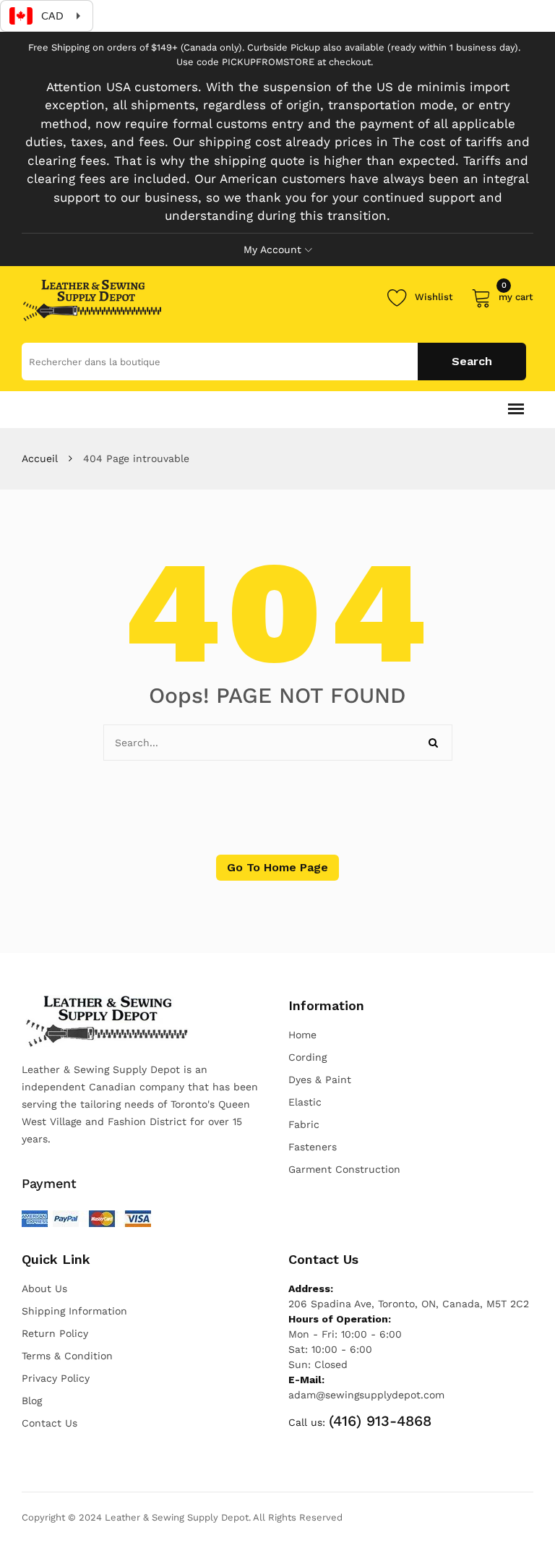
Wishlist (434, 296)
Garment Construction (344, 1169)
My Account (272, 249)
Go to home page (277, 867)
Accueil (40, 458)
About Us (44, 1288)
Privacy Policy (56, 1378)
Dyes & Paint (319, 1079)
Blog (32, 1400)
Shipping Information (74, 1311)
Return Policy (55, 1333)
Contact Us (49, 1423)
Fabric (303, 1124)
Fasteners (312, 1147)
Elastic (305, 1102)
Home (302, 1034)
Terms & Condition (67, 1356)
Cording (307, 1057)
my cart (516, 294)
